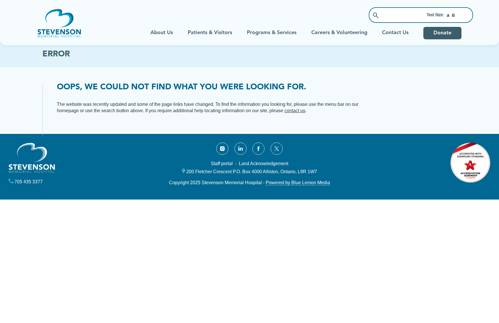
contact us (294, 110)
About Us (161, 32)
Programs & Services (272, 32)
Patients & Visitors (210, 32)
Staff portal (222, 163)
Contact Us (395, 32)
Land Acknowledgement (263, 163)
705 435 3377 (28, 181)
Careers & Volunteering (339, 32)
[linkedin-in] (240, 148)
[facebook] (258, 148)
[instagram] (222, 148)
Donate (442, 33)
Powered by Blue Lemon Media (298, 182)
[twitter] (276, 148)
